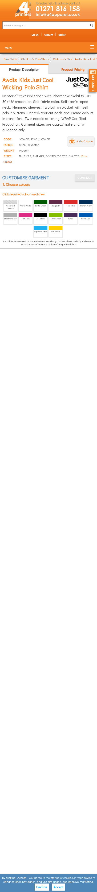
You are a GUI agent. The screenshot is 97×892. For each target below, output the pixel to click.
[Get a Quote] (93, 80)
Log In (35, 34)
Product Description (24, 69)
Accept (58, 887)
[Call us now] (63, 6)
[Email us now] (63, 15)
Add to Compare (85, 141)
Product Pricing (73, 69)
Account (48, 34)
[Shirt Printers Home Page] (14, 9)
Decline (41, 887)
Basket (61, 34)
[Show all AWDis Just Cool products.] (80, 82)
